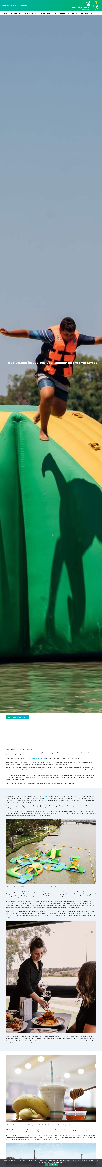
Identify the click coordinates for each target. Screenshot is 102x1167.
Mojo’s (19, 1132)
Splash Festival (46, 775)
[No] (100, 1163)
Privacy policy (53, 1164)
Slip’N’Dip (27, 749)
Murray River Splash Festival (36, 758)
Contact (84, 13)
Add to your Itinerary (16, 717)
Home (6, 13)
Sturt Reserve (46, 796)
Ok (46, 1164)
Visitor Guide (60, 13)
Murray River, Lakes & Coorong (14, 6)
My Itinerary (73, 13)
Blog (43, 13)
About (49, 13)
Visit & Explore (31, 13)
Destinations (16, 13)
